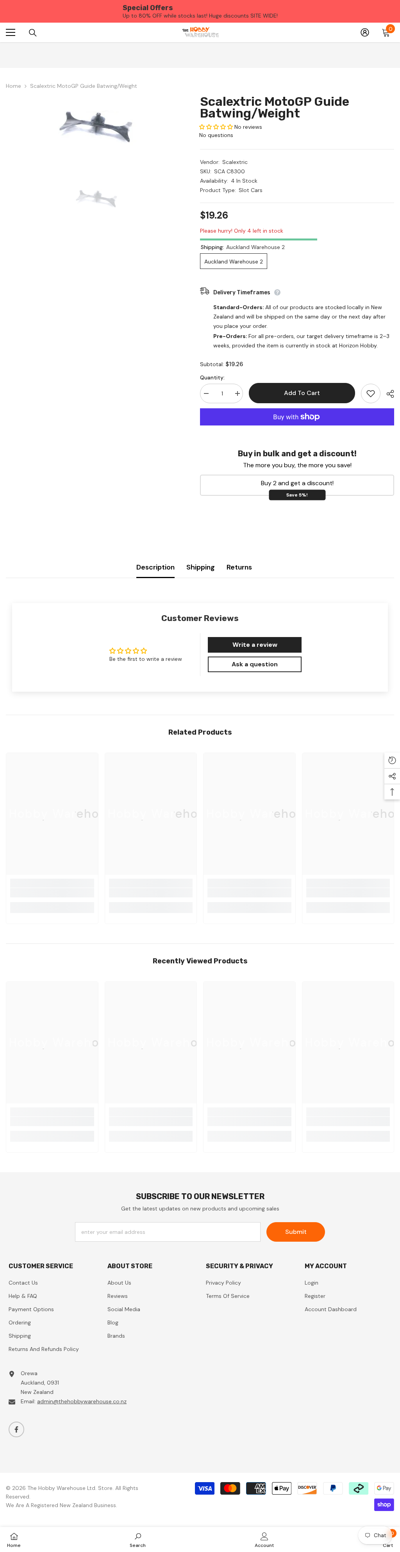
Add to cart (301, 393)
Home (13, 85)
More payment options (297, 430)
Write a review (254, 645)
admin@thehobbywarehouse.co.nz (82, 1401)
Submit (296, 1232)
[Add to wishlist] (370, 393)
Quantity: (212, 377)
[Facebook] (16, 1429)
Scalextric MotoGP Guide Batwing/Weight (274, 107)
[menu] (10, 32)
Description (155, 567)
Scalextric (235, 162)
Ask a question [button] (255, 664)
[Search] (33, 32)
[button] (216, 126)
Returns (239, 567)
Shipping (200, 567)
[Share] (387, 393)
